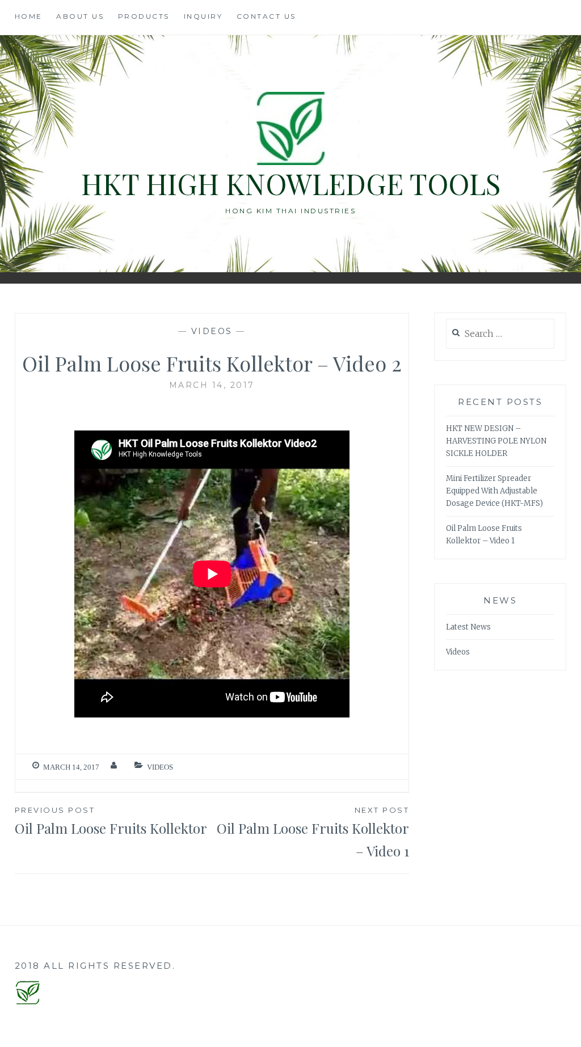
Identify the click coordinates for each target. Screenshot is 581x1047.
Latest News (468, 627)
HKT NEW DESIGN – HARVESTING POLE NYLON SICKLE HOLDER (496, 441)
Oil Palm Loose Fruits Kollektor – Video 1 (313, 832)
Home (29, 16)
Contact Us (266, 16)
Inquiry (203, 16)
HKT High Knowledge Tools (290, 183)
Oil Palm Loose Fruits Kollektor (111, 821)
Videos (212, 331)
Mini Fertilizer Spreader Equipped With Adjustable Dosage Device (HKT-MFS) (494, 491)
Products (144, 16)
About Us (80, 16)
